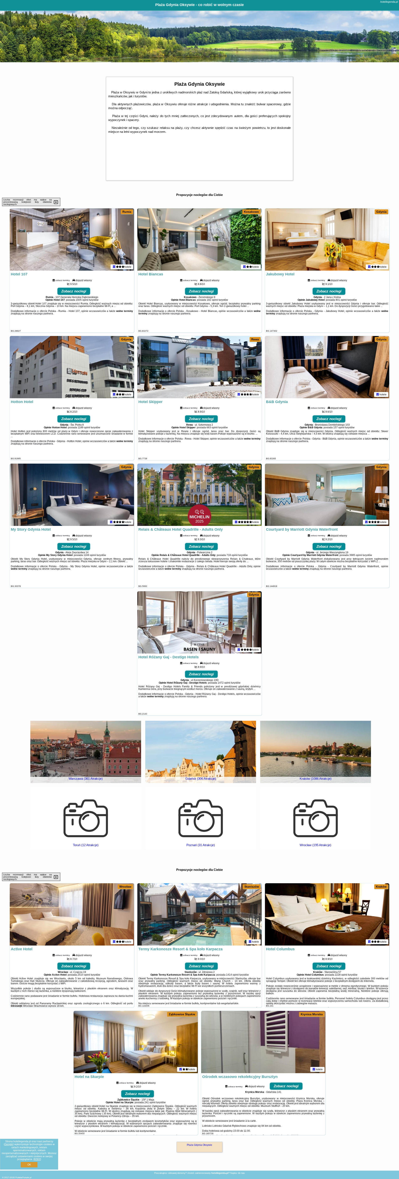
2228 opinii (341, 974)
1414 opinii (232, 974)
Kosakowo (251, 211)
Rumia (126, 211)
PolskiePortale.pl (23, 1177)
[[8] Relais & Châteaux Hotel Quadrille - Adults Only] (199, 495)
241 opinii (150, 1102)
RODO (37, 1159)
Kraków (381, 886)
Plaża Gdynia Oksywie (199, 1145)
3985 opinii (355, 555)
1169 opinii (90, 555)
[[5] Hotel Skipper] (199, 367)
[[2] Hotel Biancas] (199, 239)
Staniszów (251, 886)
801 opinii (341, 299)
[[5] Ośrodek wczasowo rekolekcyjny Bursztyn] (263, 1042)
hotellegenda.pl (389, 1)
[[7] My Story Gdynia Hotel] (72, 495)
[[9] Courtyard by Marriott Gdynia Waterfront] (327, 495)
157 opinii (339, 427)
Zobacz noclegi (73, 291)
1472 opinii (224, 682)
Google (9, 1144)
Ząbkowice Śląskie (182, 1014)
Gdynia (381, 211)
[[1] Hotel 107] (72, 239)
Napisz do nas (237, 1173)
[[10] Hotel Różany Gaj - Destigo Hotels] (199, 622)
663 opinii (212, 427)
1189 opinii (84, 427)
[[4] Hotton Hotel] (72, 367)
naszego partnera (43, 313)
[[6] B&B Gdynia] (327, 367)
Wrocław (125, 886)
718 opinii (232, 555)
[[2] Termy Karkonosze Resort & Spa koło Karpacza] (199, 914)
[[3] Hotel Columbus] (327, 914)
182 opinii (212, 299)
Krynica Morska (312, 1014)
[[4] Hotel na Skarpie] (136, 1042)
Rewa (255, 339)
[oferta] (114, 266)
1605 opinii (82, 299)
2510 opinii (84, 974)
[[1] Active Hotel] (72, 914)
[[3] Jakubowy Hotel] (327, 239)
